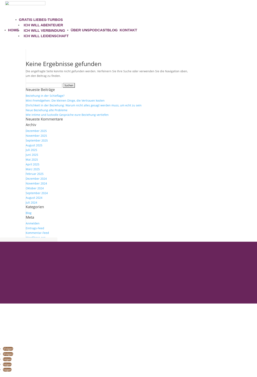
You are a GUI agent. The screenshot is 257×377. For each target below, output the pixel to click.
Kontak (6, 323)
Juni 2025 (32, 155)
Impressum (9, 343)
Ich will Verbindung (44, 31)
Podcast (98, 30)
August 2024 (34, 198)
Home (13, 30)
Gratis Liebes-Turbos (41, 20)
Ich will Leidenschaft (46, 36)
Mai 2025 (32, 159)
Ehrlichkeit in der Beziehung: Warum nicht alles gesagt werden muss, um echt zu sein (84, 105)
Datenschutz (10, 339)
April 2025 (32, 164)
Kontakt (128, 30)
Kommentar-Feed (37, 233)
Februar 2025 (35, 174)
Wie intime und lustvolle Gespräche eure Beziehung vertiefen (67, 115)
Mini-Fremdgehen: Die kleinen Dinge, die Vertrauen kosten (65, 100)
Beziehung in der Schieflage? (45, 96)
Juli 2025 (31, 150)
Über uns (80, 30)
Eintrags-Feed (35, 228)
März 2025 (33, 169)
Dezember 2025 (36, 131)
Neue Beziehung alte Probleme (46, 110)
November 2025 (36, 136)
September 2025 (37, 140)
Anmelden (33, 223)
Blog (112, 30)
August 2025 (34, 145)
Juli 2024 (31, 202)
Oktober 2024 (35, 188)
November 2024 (36, 183)
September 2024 (37, 193)
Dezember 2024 (36, 178)
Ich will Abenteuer (43, 25)
